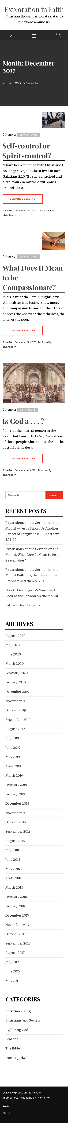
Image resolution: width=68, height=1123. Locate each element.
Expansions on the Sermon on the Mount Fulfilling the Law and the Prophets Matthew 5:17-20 (31, 575)
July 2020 (12, 645)
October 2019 (15, 710)
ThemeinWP (43, 1097)
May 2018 (12, 869)
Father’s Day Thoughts (22, 605)
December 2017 (17, 915)
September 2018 (18, 831)
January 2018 (15, 906)
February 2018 (16, 897)
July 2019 (12, 738)
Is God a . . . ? (23, 420)
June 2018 (12, 860)
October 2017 (15, 934)
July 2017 (12, 962)
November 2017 (17, 925)
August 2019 (15, 729)
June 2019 (12, 748)
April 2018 (13, 878)
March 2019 (14, 776)
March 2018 (14, 887)
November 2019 (17, 701)
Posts (6, 1106)
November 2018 (17, 813)
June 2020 (13, 654)
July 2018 (12, 850)
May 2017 (12, 981)
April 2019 (13, 766)
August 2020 (15, 636)
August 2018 (15, 841)
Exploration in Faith (34, 9)
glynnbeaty (9, 215)
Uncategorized (17, 1058)
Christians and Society (22, 1020)
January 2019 (15, 794)
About (6, 1113)
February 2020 (16, 673)
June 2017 (12, 971)
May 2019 (12, 757)
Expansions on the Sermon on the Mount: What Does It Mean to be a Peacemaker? (31, 554)
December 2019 (17, 692)
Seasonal (12, 1039)
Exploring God (27, 409)
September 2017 (17, 943)
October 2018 (15, 822)
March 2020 (14, 664)
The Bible (12, 1048)
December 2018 (17, 803)
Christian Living (28, 134)
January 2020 (15, 682)
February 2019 (16, 785)
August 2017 (15, 953)
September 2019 (18, 720)
